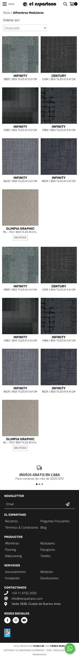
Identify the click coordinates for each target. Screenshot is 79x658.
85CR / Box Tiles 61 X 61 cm (58, 179)
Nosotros (11, 521)
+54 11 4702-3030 (24, 593)
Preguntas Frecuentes (55, 521)
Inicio (6, 13)
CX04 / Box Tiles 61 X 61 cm (58, 78)
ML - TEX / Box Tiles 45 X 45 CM (20, 230)
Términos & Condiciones (21, 527)
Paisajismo (47, 550)
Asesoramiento (15, 572)
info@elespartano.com (27, 599)
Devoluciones (49, 578)
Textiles (45, 556)
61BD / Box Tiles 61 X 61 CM (20, 128)
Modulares (47, 543)
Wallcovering (13, 556)
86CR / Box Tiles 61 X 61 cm (20, 179)
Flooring (10, 550)
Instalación (12, 578)
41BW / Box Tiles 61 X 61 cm (58, 128)
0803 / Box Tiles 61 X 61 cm (20, 78)
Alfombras (12, 543)
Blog (43, 527)
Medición (46, 572)
